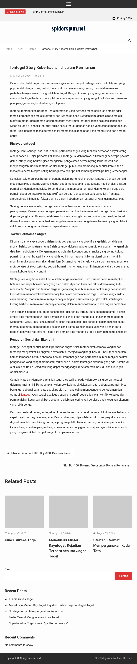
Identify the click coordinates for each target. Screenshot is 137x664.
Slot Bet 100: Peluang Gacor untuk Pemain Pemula (94, 465)
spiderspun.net (68, 28)
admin (41, 75)
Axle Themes (124, 658)
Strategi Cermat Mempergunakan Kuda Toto (111, 545)
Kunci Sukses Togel (21, 540)
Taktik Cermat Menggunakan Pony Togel (34, 617)
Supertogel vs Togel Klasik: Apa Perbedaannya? (38, 623)
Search (9, 569)
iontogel (26, 394)
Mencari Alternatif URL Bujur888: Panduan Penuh (41, 453)
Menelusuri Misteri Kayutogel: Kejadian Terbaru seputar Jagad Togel (51, 605)
